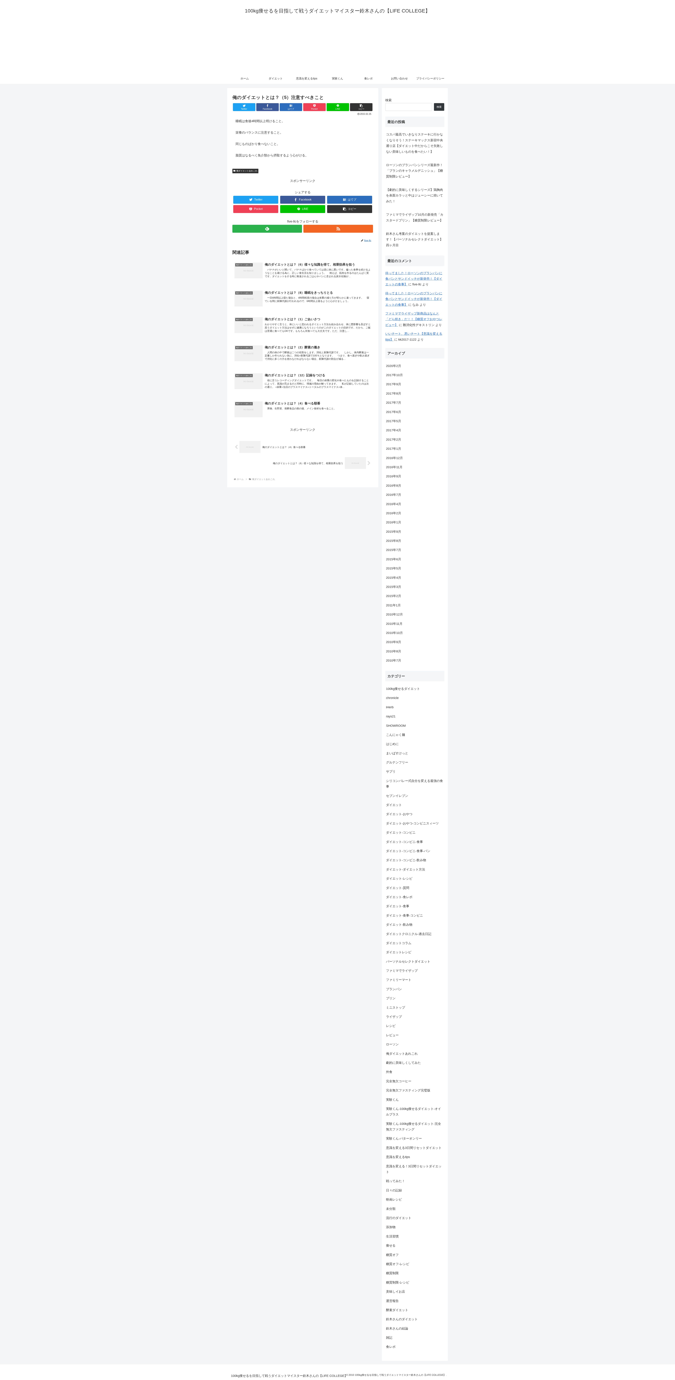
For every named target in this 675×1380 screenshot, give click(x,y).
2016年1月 (393, 522)
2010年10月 (394, 633)
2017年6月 (393, 412)
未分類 (391, 1209)
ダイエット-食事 (397, 906)
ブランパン (394, 989)
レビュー (392, 1035)
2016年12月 (394, 458)
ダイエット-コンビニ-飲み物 (406, 860)
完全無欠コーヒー (398, 1081)
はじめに (392, 744)
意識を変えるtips (398, 1157)
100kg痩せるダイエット (403, 689)
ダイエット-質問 (397, 888)
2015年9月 (393, 531)
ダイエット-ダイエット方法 (405, 869)
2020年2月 (393, 366)
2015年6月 (393, 559)
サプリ (391, 771)
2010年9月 (393, 642)
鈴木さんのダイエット (402, 1319)
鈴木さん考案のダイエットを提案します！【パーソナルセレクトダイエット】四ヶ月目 (414, 239)
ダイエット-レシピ (399, 879)
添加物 (391, 1227)
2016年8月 (393, 485)
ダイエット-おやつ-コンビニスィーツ (412, 823)
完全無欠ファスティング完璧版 (408, 1090)
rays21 (391, 716)
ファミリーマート (398, 980)
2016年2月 (393, 513)
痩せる (391, 1245)
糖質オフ (392, 1255)
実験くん (392, 1099)
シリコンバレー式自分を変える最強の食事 (414, 783)
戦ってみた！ (395, 1181)
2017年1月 (393, 449)
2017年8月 (393, 393)
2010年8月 (393, 651)
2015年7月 (393, 550)
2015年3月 (393, 587)
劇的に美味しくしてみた (403, 1063)
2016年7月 (393, 495)
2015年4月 (393, 577)
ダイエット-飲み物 (399, 925)
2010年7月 (393, 660)
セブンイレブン (397, 796)
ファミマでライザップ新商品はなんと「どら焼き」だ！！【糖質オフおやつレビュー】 (413, 319)
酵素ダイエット (397, 1310)
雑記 (389, 1338)
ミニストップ (395, 1007)
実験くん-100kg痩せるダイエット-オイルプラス (413, 1111)
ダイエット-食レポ (399, 897)
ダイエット (394, 805)
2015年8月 (393, 541)
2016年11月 (394, 467)
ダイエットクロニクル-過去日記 (408, 934)
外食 (389, 1072)
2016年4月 (393, 504)
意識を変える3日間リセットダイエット (414, 1148)
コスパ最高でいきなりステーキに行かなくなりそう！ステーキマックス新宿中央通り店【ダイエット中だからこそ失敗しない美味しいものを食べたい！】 (414, 143)
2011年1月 (393, 605)
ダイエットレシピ (398, 952)
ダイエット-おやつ (399, 814)
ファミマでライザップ (402, 971)
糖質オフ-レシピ (397, 1264)
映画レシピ (394, 1199)
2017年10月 (394, 375)
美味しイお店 (395, 1292)
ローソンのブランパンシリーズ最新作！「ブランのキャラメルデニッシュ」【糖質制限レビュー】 (414, 170)
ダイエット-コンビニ (401, 832)
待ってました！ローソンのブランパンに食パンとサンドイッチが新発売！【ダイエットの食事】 (413, 278)
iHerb (390, 707)
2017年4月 (393, 430)
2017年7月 (393, 403)
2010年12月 (394, 614)
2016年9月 (393, 476)
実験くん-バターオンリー (404, 1138)
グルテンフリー (397, 762)
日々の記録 (394, 1190)
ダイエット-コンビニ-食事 (404, 842)
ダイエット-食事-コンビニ (404, 915)
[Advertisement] (337, 47)
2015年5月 (393, 568)
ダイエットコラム (398, 943)
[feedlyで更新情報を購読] (267, 229)
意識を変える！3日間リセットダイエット (414, 1169)
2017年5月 (393, 421)
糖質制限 (392, 1273)
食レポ (391, 1347)
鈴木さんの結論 (397, 1328)
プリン (391, 998)
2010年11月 (394, 623)
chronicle (392, 698)
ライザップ (394, 1017)
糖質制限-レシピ (397, 1282)
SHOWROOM (396, 725)
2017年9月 (393, 384)
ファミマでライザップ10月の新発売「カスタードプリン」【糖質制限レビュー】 (414, 217)
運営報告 (392, 1301)
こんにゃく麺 (395, 735)
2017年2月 (393, 439)
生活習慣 (392, 1236)
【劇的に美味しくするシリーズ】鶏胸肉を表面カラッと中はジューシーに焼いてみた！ (414, 195)
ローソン (392, 1044)
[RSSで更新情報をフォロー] (338, 229)
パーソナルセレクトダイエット (408, 961)
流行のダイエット (398, 1218)
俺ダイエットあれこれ (246, 171)
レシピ (391, 1026)
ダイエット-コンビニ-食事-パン (408, 851)
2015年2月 (393, 596)
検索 (388, 100)
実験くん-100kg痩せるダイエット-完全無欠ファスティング (413, 1126)
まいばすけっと (397, 753)
